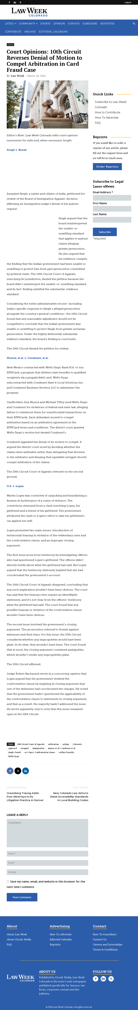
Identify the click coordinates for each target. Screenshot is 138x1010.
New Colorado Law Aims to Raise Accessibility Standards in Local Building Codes (69, 796)
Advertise (107, 23)
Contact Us (99, 939)
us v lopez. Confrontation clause (40, 752)
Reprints (55, 944)
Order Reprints (107, 166)
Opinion (59, 23)
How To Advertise (106, 117)
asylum (65, 744)
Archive (30, 31)
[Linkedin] (14, 2)
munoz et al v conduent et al (61, 748)
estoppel (25, 748)
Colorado (77, 744)
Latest (9, 23)
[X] (20, 2)
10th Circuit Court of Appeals (30, 744)
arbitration (53, 744)
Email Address (103, 192)
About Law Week (17, 934)
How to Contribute (107, 112)
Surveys (74, 23)
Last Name (100, 214)
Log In (128, 2)
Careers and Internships (107, 944)
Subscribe (90, 23)
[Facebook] (9, 2)
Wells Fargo (13, 756)
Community (27, 23)
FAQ (98, 122)
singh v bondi (14, 752)
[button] (134, 23)
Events (45, 23)
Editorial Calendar (53, 31)
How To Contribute (104, 934)
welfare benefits (66, 752)
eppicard (12, 748)
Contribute (13, 31)
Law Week (17, 76)
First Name (100, 203)
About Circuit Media (19, 939)
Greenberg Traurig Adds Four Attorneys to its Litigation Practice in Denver (25, 796)
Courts (10, 44)
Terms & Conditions (105, 949)
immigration (38, 748)
